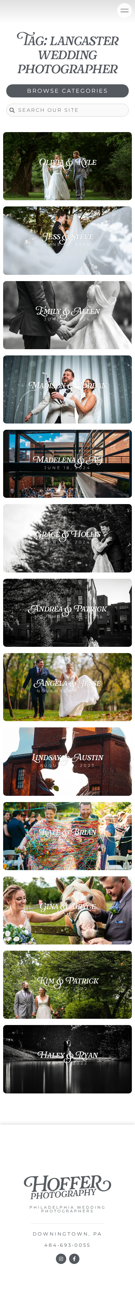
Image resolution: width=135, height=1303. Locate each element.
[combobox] (67, 110)
